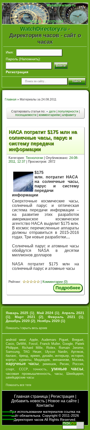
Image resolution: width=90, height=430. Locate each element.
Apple (34, 340)
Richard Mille (32, 348)
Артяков (77, 352)
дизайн (47, 356)
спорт (10, 369)
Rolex (50, 348)
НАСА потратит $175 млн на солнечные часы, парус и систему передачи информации (43, 140)
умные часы (67, 368)
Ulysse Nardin (56, 352)
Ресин (64, 364)
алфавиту (69, 115)
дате (52, 111)
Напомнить (29, 59)
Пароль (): (23, 59)
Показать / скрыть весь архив (26, 328)
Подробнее (68, 287)
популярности (68, 111)
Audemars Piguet (55, 340)
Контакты (45, 405)
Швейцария (74, 374)
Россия (77, 364)
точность (39, 369)
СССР (23, 369)
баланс (11, 356)
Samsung (13, 352)
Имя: (10, 52)
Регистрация (62, 396)
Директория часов (28, 420)
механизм (61, 360)
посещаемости (25, 115)
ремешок (49, 364)
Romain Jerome (71, 348)
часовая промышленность (28, 374)
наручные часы (22, 364)
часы (58, 374)
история (77, 356)
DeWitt (21, 344)
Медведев (42, 360)
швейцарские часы (20, 377)
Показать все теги (18, 385)
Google (67, 344)
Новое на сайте (62, 401)
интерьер (62, 356)
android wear (16, 340)
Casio (10, 344)
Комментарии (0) (55, 282)
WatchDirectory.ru (43, 29)
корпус (11, 360)
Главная (10, 99)
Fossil (33, 344)
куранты (25, 360)
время (35, 356)
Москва (77, 360)
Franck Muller (50, 344)
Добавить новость (28, 401)
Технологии (34, 158)
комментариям (49, 115)
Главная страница (31, 396)
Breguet (77, 340)
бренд (23, 356)
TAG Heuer (32, 352)
